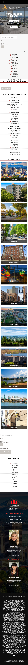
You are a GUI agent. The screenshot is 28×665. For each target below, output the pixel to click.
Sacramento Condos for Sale (15, 523)
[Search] (2, 46)
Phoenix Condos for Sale (15, 516)
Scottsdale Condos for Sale (15, 518)
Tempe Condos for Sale (15, 519)
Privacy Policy (7, 596)
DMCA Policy (14, 596)
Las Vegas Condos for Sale (15, 521)
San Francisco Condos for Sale (15, 522)
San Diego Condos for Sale (15, 525)
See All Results (6, 88)
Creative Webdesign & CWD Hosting (17, 661)
